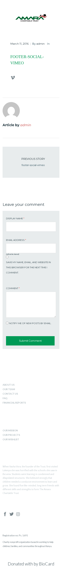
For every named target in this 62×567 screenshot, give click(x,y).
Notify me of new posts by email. (30, 323)
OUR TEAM (9, 389)
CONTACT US (10, 393)
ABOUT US (8, 384)
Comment (13, 288)
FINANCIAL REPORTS (14, 402)
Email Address (16, 240)
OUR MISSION (10, 430)
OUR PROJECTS (11, 434)
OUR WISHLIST (11, 439)
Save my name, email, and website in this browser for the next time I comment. (28, 267)
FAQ (5, 398)
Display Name (15, 218)
